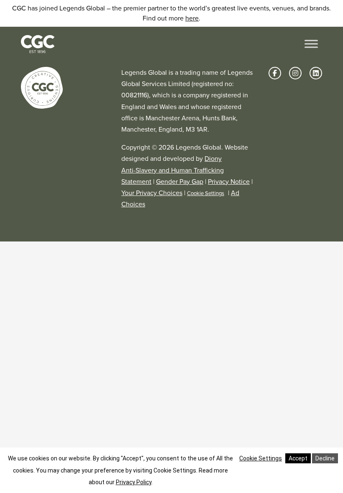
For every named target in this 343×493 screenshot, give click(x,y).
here (192, 18)
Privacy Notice (229, 181)
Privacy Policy (133, 482)
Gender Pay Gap (179, 181)
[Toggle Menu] (311, 44)
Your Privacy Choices (151, 193)
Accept (298, 458)
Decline (325, 458)
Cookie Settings (205, 193)
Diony (213, 158)
